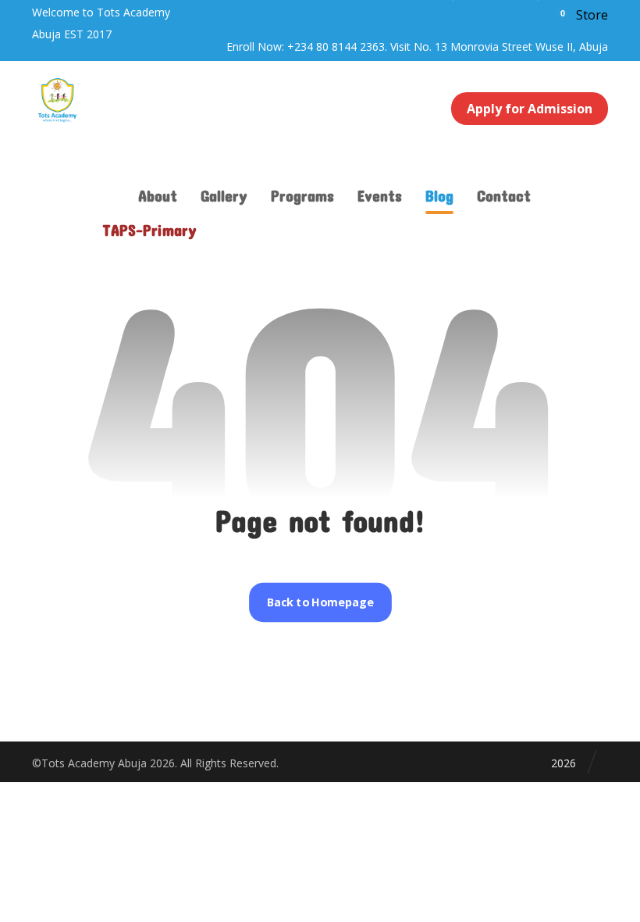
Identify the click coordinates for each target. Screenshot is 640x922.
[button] (581, 14)
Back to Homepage (320, 602)
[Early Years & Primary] (57, 100)
